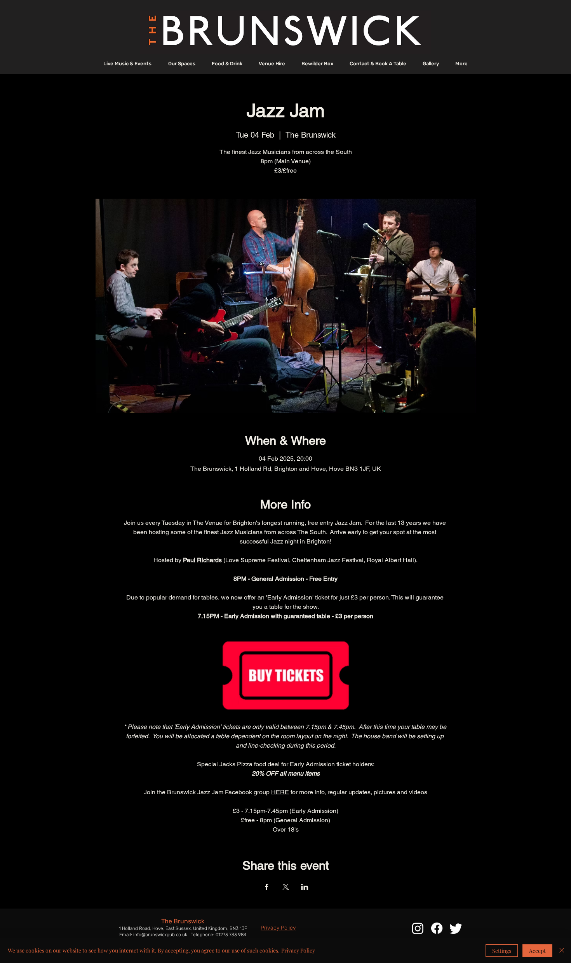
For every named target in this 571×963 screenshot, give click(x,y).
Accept (537, 950)
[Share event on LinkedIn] (304, 887)
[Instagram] (417, 928)
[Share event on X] (285, 887)
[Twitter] (455, 928)
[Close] (561, 950)
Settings (501, 950)
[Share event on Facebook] (266, 887)
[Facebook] (436, 928)
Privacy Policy (298, 950)
